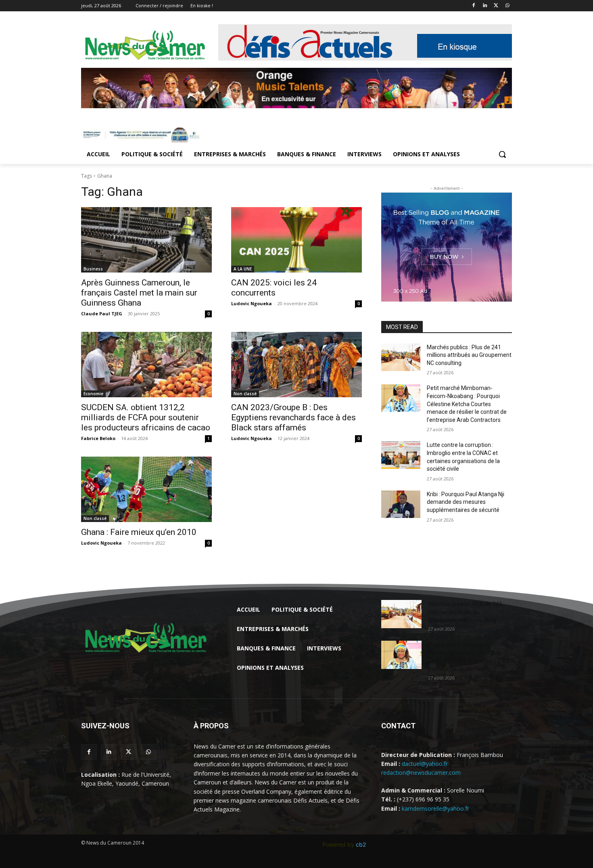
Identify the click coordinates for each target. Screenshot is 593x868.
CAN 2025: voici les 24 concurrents (274, 288)
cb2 (361, 844)
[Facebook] (473, 5)
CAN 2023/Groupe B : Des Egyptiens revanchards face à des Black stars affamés (293, 417)
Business (93, 269)
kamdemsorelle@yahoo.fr (435, 808)
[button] (502, 154)
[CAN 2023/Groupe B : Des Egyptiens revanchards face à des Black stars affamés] (296, 364)
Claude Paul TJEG (101, 313)
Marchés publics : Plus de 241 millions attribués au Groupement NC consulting (469, 355)
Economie (93, 393)
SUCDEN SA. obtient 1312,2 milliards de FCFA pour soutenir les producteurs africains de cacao (145, 417)
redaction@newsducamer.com (421, 772)
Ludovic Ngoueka (251, 303)
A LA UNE (243, 269)
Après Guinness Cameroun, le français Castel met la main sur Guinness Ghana (139, 293)
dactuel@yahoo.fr (425, 763)
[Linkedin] (485, 5)
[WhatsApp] (507, 5)
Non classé (245, 393)
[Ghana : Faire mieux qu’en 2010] (146, 489)
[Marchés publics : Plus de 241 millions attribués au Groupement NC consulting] (400, 357)
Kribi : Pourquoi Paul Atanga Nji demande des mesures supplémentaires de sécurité (465, 502)
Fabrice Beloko (98, 438)
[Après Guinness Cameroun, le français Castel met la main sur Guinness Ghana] (146, 240)
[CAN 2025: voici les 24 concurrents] (296, 240)
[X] (496, 5)
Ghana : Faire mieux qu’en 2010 (138, 532)
